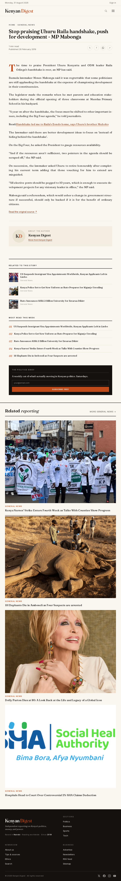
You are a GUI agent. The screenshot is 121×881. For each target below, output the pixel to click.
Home (12, 25)
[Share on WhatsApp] (103, 47)
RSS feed (67, 859)
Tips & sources (12, 854)
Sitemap (67, 863)
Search (8, 863)
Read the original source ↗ (23, 211)
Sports (66, 831)
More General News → (103, 411)
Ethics (8, 859)
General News (26, 25)
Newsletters (69, 854)
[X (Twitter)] (99, 876)
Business (67, 826)
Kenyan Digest (39, 235)
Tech (65, 835)
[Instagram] (109, 876)
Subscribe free (60, 389)
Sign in (112, 3)
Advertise (67, 849)
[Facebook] (104, 876)
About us (9, 849)
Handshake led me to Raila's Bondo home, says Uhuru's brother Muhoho (62, 124)
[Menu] (113, 11)
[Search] (105, 10)
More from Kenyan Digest (40, 240)
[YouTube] (114, 876)
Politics (66, 821)
